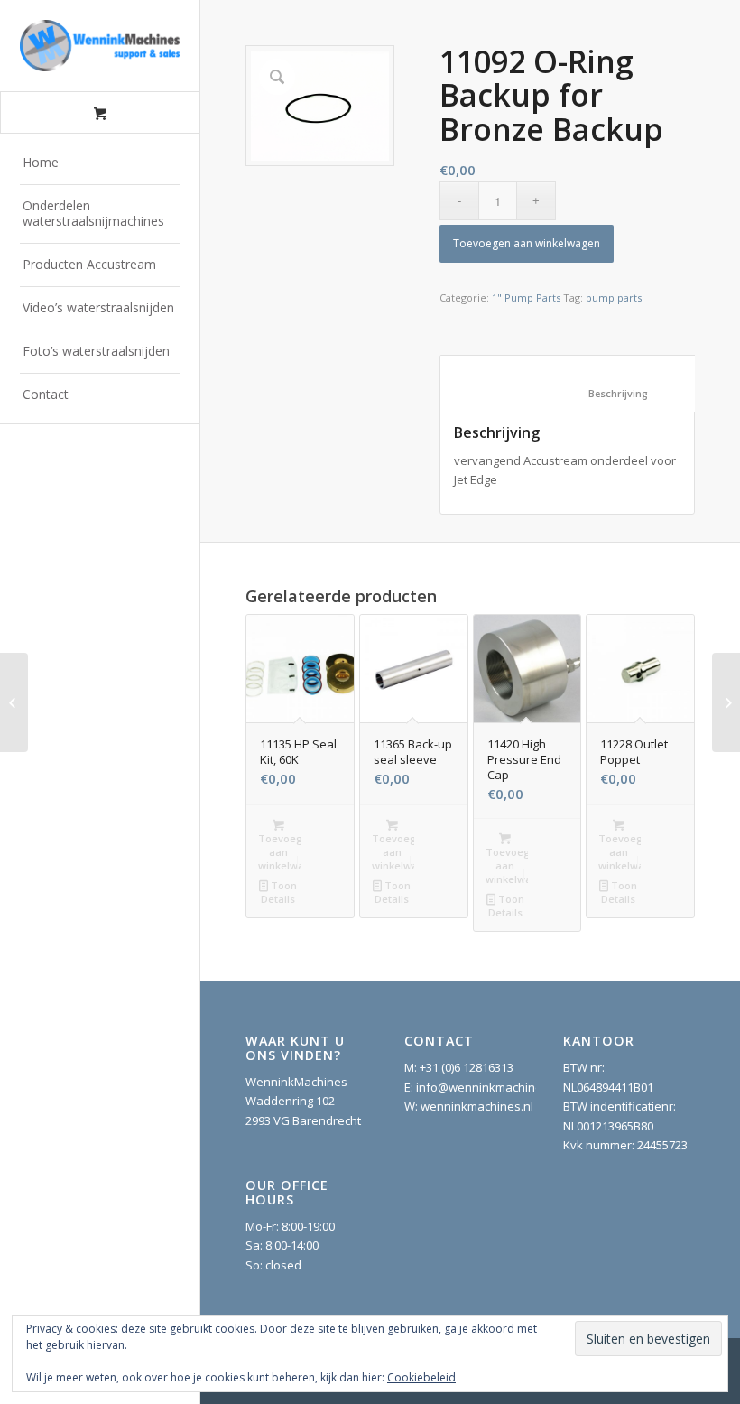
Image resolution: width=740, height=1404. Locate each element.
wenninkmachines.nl (477, 1106)
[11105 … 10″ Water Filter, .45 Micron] (726, 702)
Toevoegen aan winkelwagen (526, 243)
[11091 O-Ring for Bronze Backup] (14, 702)
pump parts (614, 297)
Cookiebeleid (421, 1377)
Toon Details (279, 892)
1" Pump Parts (526, 297)
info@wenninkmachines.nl (488, 1087)
